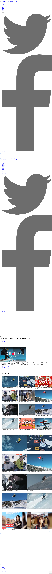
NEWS (2, 5)
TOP (2, 565)
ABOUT (3, 171)
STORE (3, 9)
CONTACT (3, 568)
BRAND (3, 10)
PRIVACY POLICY (4, 173)
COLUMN (3, 7)
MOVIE (3, 4)
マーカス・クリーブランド (5, 368)
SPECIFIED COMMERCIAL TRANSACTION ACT (9, 172)
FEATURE (3, 162)
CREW (3, 8)
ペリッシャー (4, 367)
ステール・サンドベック (5, 366)
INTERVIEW (3, 6)
